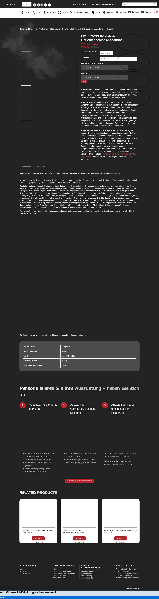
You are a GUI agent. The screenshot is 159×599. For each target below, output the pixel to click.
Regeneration (86, 573)
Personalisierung (87, 571)
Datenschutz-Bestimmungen (64, 573)
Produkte (33, 29)
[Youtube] (38, 5)
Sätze (98, 12)
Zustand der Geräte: (89, 52)
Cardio (27, 12)
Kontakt (148, 12)
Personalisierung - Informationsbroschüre (80, 480)
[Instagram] (41, 5)
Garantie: (85, 57)
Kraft (39, 12)
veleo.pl (137, 588)
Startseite (23, 29)
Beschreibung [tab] (25, 166)
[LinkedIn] (45, 5)
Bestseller (23, 571)
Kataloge (135, 12)
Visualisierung (86, 576)
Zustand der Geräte (92, 63)
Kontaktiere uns (59, 578)
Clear (84, 81)
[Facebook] (34, 5)
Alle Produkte (24, 573)
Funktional (51, 12)
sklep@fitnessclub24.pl (105, 4)
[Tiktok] (49, 5)
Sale (21, 569)
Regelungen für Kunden (62, 571)
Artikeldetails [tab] (41, 166)
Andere (64, 12)
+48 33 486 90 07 (80, 4)
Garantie (86, 73)
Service (123, 12)
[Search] (154, 4)
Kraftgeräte (43, 29)
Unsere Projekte (87, 578)
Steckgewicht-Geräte (59, 29)
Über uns (56, 569)
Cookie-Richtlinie (59, 576)
